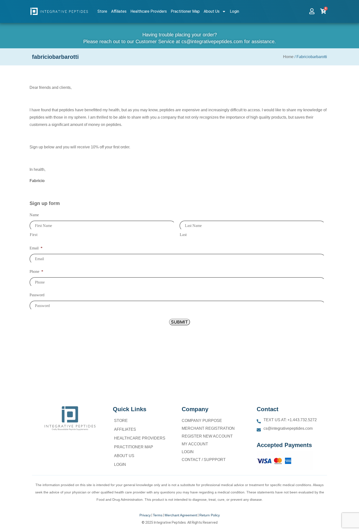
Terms (157, 515)
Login (234, 11)
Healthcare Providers (148, 11)
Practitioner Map (185, 11)
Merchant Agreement (181, 515)
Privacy (145, 515)
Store (102, 11)
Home (288, 57)
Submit (179, 322)
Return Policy (209, 515)
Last (183, 235)
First (33, 235)
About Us (212, 11)
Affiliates (119, 11)
